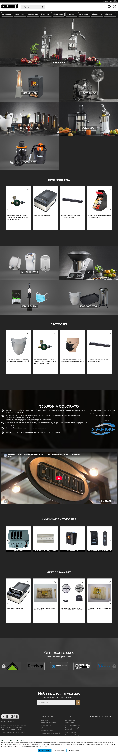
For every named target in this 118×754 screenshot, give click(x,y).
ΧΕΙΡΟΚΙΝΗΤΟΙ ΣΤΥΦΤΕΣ (80, 126)
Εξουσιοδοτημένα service (48, 722)
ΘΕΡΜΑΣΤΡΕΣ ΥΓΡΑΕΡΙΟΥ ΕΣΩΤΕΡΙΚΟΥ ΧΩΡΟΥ (29, 87)
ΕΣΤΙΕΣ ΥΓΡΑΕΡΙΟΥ (89, 271)
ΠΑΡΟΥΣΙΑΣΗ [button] (98, 14)
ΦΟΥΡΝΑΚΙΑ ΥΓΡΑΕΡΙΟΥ (103, 271)
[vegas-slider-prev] (3, 42)
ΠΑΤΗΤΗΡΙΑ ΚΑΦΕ (25, 126)
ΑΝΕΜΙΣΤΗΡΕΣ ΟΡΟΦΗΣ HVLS (98, 92)
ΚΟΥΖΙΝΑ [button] (71, 14)
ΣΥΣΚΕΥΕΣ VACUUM (75, 266)
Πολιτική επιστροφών (47, 730)
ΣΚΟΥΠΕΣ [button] (109, 14)
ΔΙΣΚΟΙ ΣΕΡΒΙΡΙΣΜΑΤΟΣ (75, 307)
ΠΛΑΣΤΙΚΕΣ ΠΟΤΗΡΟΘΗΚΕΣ (19, 124)
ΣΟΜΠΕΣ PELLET (45, 95)
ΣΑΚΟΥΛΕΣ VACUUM (101, 266)
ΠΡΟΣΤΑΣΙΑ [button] (85, 14)
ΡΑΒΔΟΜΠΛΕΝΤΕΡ (29, 131)
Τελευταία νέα (69, 722)
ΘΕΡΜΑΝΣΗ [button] (8, 14)
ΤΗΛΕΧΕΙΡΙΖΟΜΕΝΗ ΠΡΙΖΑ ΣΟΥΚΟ (22, 92)
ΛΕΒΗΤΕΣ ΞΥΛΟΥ (23, 97)
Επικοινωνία (44, 720)
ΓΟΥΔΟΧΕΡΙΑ (34, 124)
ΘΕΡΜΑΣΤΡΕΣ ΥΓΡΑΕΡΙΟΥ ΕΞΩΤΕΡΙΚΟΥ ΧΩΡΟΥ (21, 85)
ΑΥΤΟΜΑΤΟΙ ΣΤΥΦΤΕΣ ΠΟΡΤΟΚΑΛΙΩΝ (99, 128)
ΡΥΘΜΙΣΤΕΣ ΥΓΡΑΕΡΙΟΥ (44, 85)
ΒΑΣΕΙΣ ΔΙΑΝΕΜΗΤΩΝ (39, 309)
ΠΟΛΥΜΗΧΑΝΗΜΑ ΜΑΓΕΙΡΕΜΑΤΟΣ (91, 268)
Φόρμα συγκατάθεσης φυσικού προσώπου (74, 735)
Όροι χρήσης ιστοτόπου (72, 725)
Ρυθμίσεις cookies (59, 750)
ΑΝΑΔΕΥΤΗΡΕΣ (14, 126)
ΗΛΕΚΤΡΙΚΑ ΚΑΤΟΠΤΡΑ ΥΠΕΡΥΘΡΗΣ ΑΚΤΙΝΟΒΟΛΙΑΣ (29, 90)
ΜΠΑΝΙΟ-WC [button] (59, 14)
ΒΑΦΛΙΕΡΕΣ (24, 129)
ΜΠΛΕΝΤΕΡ (36, 126)
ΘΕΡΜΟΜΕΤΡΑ (42, 307)
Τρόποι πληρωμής (46, 725)
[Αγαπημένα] (109, 6)
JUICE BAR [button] (46, 14)
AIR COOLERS (78, 89)
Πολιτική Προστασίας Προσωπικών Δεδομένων (75, 728)
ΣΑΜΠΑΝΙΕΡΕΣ (88, 307)
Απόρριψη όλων (74, 750)
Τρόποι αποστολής (46, 728)
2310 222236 (108, 1)
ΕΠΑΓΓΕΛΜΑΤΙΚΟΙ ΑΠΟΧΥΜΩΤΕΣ (76, 128)
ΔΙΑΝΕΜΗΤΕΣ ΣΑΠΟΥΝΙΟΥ (20, 275)
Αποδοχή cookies (44, 750)
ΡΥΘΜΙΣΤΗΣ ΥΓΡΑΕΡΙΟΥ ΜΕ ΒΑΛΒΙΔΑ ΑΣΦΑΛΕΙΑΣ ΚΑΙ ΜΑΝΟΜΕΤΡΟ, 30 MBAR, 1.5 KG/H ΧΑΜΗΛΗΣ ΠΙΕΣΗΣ (57, 361)
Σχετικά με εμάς (70, 720)
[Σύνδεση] (115, 6)
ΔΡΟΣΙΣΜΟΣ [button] (20, 14)
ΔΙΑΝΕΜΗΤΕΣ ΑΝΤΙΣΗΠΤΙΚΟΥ (38, 275)
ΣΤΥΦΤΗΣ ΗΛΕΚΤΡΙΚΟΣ (96, 126)
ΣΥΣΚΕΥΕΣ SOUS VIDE (72, 268)
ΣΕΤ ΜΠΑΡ (33, 129)
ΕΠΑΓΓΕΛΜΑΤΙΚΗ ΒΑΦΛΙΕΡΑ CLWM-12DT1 (28, 215)
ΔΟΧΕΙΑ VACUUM (43, 129)
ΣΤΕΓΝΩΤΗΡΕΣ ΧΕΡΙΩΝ (37, 272)
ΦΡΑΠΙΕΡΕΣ (45, 126)
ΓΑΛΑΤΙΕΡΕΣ (43, 124)
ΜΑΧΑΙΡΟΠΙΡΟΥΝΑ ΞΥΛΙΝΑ (73, 271)
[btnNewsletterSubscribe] (78, 702)
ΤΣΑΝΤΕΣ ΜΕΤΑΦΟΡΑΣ (75, 309)
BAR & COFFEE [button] (34, 14)
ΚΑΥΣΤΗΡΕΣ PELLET (35, 97)
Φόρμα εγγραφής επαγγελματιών (51, 733)
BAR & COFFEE (16, 551)
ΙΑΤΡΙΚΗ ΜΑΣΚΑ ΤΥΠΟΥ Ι (18, 307)
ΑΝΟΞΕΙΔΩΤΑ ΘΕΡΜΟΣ (101, 307)
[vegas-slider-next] (114, 42)
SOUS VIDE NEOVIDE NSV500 (106, 215)
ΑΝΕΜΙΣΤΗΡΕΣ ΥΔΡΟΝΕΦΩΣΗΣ (78, 92)
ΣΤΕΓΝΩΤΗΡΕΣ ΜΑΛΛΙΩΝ (21, 272)
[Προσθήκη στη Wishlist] (11, 189)
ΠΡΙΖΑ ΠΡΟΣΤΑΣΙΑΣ (40, 92)
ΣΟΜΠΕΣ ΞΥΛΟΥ (33, 95)
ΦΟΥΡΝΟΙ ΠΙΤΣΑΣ (86, 273)
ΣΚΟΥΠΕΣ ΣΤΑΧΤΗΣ (29, 165)
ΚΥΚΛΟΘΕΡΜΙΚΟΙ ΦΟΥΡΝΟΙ (102, 273)
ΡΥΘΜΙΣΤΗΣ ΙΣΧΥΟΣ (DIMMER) (17, 95)
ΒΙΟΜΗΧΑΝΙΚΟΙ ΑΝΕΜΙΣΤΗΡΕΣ (93, 89)
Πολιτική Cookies (70, 732)
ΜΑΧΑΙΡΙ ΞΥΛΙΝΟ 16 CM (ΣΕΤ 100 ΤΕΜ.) (68, 608)
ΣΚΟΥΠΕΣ (29, 162)
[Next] (110, 210)
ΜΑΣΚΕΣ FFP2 (32, 307)
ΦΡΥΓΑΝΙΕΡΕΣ (14, 129)
